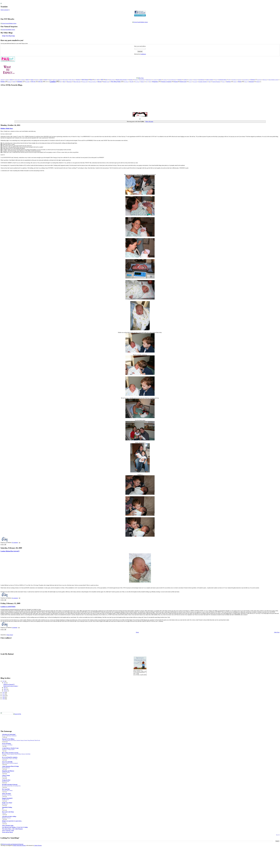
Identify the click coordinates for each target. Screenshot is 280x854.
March (5, 689)
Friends (239, 79)
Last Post (4, 822)
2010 (3, 695)
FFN (229, 79)
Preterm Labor (183, 81)
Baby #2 (55, 79)
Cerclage (165, 79)
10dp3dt (2, 79)
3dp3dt (22, 79)
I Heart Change (6, 775)
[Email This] (1, 544)
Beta (91, 79)
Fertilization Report (222, 79)
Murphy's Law (106, 81)
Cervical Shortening (172, 79)
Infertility (19, 81)
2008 (3, 698)
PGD (150, 81)
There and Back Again (7, 825)
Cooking (190, 79)
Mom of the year (77, 81)
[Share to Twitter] (4, 544)
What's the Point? (6, 793)
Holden (3, 81)
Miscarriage (69, 81)
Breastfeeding (142, 79)
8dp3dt (45, 79)
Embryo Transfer (209, 79)
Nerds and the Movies (7, 832)
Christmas (180, 79)
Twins (239, 81)
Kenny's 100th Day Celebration (9, 735)
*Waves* (4, 813)
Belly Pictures (85, 79)
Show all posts (149, 121)
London (53, 81)
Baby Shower (72, 79)
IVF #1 (33, 81)
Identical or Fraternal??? (9, 684)
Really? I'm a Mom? (7, 802)
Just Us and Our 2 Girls (8, 830)
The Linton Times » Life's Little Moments (12, 829)
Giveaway (252, 79)
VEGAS (258, 81)
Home (137, 632)
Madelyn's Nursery (6, 817)
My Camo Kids (6, 789)
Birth (106, 79)
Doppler (195, 79)
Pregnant (176, 81)
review (190, 81)
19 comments (15, 542)
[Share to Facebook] (5, 544)
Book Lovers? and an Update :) (11, 686)
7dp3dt (41, 79)
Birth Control (111, 79)
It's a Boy (27, 81)
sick (209, 81)
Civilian (185, 79)
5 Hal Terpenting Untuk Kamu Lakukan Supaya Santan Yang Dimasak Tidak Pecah (21, 740)
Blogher (136, 79)
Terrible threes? (5, 799)
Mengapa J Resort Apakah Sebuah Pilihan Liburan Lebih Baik (16, 754)
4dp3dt (27, 79)
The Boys (228, 81)
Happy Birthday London (273, 79)
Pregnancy (155, 81)
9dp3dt (50, 79)
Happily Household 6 (7, 798)
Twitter (245, 81)
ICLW (14, 81)
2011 (3, 694)
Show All (277, 834)
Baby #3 (59, 79)
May (5, 687)
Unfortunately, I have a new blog (9, 758)
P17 (146, 81)
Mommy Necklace (92, 81)
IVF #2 (40, 81)
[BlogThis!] (2, 544)
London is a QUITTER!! (8, 606)
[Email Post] (19, 542)
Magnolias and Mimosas (8, 771)
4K (3, 808)
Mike (64, 81)
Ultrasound (251, 81)
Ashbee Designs (38, 845)
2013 (3, 681)
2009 (3, 697)
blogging (131, 79)
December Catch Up (6, 795)
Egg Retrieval (201, 79)
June (5, 682)
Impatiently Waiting (7, 807)
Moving (99, 81)
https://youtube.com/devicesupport (10, 763)
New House (126, 81)
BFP (102, 79)
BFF (95, 79)
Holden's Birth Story (7, 128)
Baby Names (65, 79)
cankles (159, 79)
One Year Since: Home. (7, 790)
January (6, 690)
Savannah (195, 81)
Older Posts (276, 632)
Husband (9, 81)
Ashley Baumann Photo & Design (10, 766)
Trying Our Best (6, 780)
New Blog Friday (116, 81)
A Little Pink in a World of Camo (10, 748)
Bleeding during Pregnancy (121, 79)
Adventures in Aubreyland (8, 734)
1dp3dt (6, 79)
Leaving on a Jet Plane (7, 744)
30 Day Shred (17, 79)
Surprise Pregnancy (216, 81)
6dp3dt (36, 79)
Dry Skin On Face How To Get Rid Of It (11, 785)
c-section (155, 79)
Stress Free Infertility (7, 761)
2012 (3, 692)
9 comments (14, 627)
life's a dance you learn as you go (10, 752)
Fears (216, 79)
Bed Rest (78, 79)
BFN (98, 79)
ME (60, 81)
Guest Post (259, 79)
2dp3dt (11, 79)
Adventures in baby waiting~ (9, 816)
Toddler (234, 81)
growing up (4, 804)
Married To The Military (8, 739)
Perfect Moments (6, 767)
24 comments (15, 598)
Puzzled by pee (5, 781)
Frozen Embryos (245, 79)
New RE (131, 81)
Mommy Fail (84, 81)
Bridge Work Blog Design (8, 35)
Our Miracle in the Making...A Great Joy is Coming (15, 827)
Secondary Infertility (202, 81)
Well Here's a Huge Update (8, 749)
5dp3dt (31, 79)
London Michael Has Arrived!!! (10, 551)
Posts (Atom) (10, 634)
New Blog (4, 776)
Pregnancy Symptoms (166, 81)
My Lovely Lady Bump (8, 811)
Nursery (142, 81)
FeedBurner (143, 54)
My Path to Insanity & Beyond (9, 784)
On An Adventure (6, 743)
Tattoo (223, 81)
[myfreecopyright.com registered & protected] (12, 844)
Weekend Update (6, 772)
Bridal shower (149, 79)
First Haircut (234, 79)
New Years (137, 81)
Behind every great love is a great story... (12, 821)
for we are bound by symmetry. (10, 757)
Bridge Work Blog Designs (19, 845)
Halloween (265, 79)
